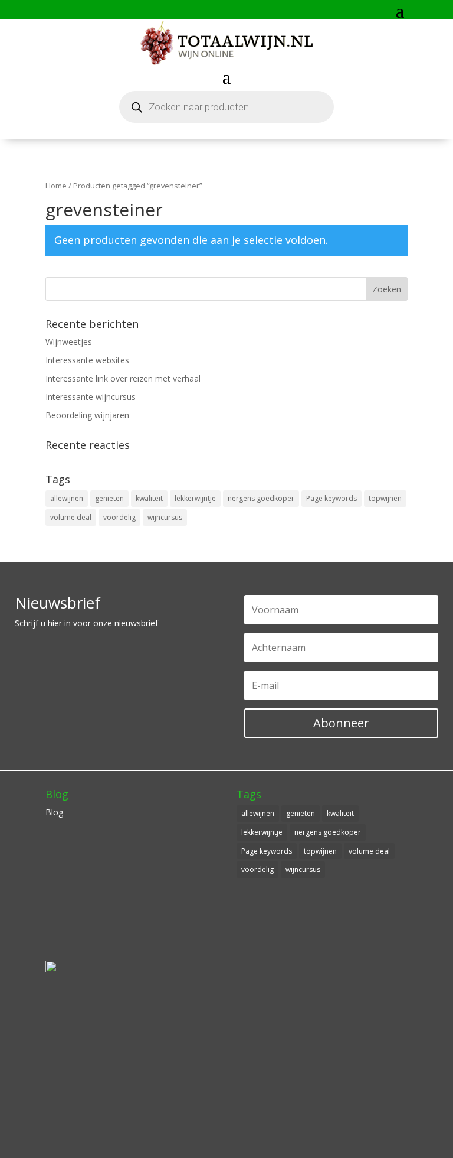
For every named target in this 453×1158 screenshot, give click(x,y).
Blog (54, 812)
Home (56, 185)
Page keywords (331, 498)
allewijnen (66, 498)
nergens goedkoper (261, 498)
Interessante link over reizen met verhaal (123, 378)
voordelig (119, 517)
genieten (109, 498)
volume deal (70, 517)
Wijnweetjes (68, 341)
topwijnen (385, 498)
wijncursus (164, 517)
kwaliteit (149, 498)
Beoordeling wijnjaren (87, 415)
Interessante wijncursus (90, 396)
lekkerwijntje (195, 498)
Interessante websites (87, 360)
